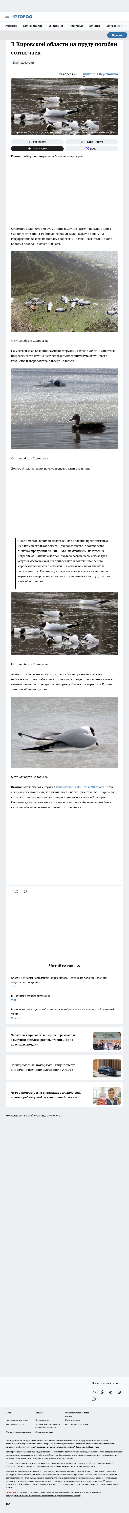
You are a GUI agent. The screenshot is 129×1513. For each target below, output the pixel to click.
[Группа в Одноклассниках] (102, 1392)
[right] (125, 26)
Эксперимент (56, 25)
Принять (117, 35)
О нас (8, 1412)
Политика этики (72, 1420)
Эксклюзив (11, 25)
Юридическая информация (18, 1432)
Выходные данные (44, 1432)
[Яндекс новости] (91, 141)
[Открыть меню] (7, 16)
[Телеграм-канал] (110, 1392)
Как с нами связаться (16, 1424)
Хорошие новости (115, 25)
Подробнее (93, 1447)
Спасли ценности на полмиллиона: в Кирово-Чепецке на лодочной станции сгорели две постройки (59, 982)
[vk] (16, 891)
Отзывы (39, 1412)
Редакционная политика (76, 1424)
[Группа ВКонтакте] (37, 141)
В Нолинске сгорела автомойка (30, 997)
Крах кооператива (32, 25)
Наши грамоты (42, 1420)
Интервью (94, 25)
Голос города (76, 25)
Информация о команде (17, 1420)
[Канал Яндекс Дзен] (37, 148)
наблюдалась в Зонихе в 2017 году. (80, 787)
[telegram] (26, 891)
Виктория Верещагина (100, 74)
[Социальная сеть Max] (91, 148)
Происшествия (23, 62)
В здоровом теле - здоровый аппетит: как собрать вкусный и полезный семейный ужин (63, 1013)
